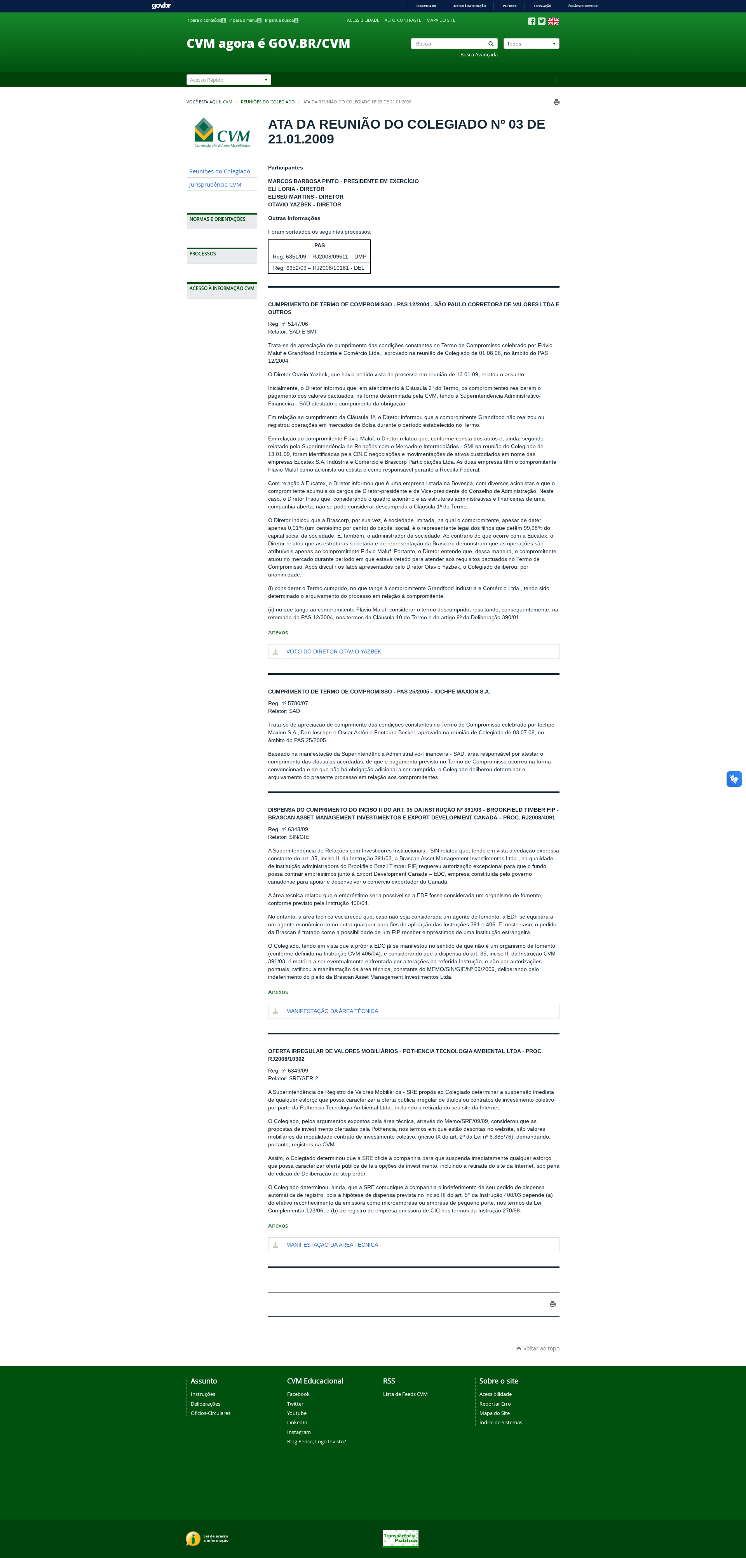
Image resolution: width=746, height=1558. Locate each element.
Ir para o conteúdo (205, 20)
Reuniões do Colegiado (268, 102)
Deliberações (205, 1403)
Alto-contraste (403, 20)
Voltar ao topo (541, 1348)
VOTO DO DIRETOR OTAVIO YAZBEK (333, 651)
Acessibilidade (363, 20)
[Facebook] (532, 21)
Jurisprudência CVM (215, 184)
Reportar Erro (495, 1403)
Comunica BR (426, 6)
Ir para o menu (244, 20)
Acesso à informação (469, 6)
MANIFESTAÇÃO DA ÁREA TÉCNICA (332, 1011)
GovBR (161, 6)
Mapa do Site (494, 1413)
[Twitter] (541, 21)
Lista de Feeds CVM (405, 1393)
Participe (510, 6)
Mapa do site (441, 20)
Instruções (203, 1393)
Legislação (542, 6)
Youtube (297, 1413)
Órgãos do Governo (583, 6)
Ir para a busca (281, 20)
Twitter (295, 1403)
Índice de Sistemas (500, 1422)
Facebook (298, 1393)
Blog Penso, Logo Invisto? (316, 1441)
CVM (227, 102)
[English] (553, 21)
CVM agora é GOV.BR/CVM (268, 43)
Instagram (299, 1432)
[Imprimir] (557, 102)
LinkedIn (297, 1422)
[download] (275, 652)
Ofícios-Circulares (210, 1413)
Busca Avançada (479, 54)
